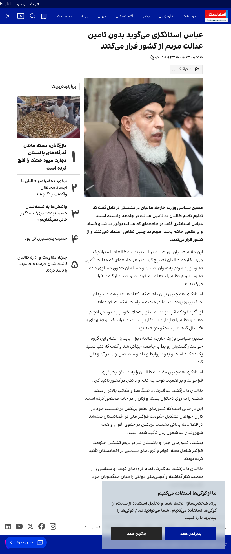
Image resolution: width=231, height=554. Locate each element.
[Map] (44, 16)
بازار (83, 526)
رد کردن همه (136, 534)
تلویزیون (166, 16)
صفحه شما (62, 16)
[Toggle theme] (7, 16)
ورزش (96, 526)
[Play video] (20, 16)
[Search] (32, 16)
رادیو (146, 16)
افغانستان (124, 16)
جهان (102, 16)
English (6, 4)
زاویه (84, 16)
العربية (36, 4)
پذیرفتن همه (190, 534)
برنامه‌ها (189, 16)
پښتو (21, 4)
